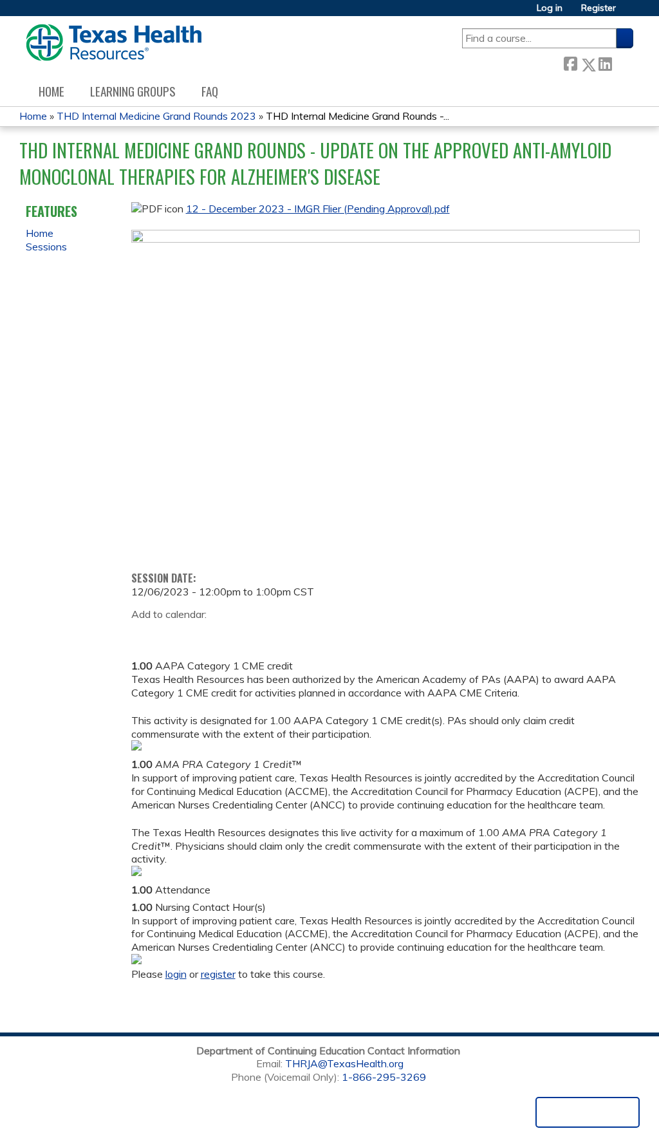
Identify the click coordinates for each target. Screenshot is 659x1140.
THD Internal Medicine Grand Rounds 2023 (156, 115)
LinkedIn (605, 61)
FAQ (209, 91)
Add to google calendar (144, 634)
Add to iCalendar (202, 633)
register (218, 973)
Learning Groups (133, 91)
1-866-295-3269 (384, 1076)
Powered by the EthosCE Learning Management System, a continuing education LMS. (587, 1112)
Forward (622, 61)
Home (51, 91)
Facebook (570, 62)
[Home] (113, 42)
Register (598, 8)
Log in (549, 8)
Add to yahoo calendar (173, 634)
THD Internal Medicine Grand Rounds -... (357, 115)
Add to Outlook (233, 634)
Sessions (46, 246)
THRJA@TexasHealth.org (344, 1063)
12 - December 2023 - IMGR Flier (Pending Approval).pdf (318, 208)
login (176, 973)
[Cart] (629, 12)
